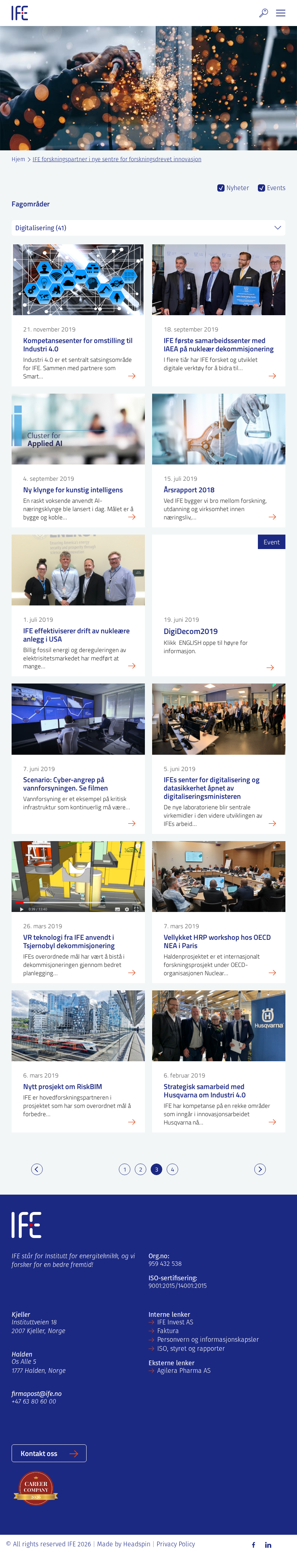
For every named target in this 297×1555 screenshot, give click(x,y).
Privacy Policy (175, 1545)
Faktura (168, 1331)
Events (275, 188)
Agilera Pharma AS (184, 1371)
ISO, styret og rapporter (191, 1349)
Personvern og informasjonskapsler (208, 1340)
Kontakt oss (39, 1453)
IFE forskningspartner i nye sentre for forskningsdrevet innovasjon (117, 160)
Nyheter (237, 188)
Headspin (136, 1545)
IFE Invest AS (175, 1323)
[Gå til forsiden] (20, 13)
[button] (263, 13)
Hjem (18, 160)
